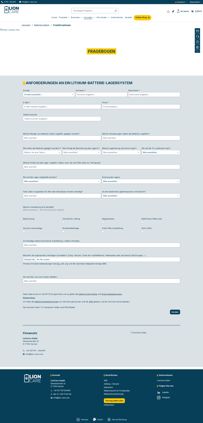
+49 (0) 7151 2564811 (61, 390)
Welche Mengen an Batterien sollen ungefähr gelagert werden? (51, 134)
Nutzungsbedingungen (112, 294)
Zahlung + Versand (111, 384)
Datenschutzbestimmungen (46, 301)
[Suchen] (115, 11)
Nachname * (134, 90)
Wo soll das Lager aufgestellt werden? (40, 177)
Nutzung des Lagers (111, 177)
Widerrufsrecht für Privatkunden (117, 391)
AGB (91, 301)
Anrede (26, 90)
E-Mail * (26, 102)
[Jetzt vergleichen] (168, 10)
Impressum (108, 387)
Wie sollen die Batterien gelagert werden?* (42, 148)
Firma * (105, 102)
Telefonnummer (30, 114)
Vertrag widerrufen (114, 400)
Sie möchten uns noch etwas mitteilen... (40, 277)
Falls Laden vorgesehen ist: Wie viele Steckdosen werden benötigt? (53, 191)
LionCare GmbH (163, 380)
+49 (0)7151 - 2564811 (35, 350)
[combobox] (92, 11)
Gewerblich (195, 2)
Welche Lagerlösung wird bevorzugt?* (119, 148)
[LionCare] (33, 378)
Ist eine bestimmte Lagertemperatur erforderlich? (124, 191)
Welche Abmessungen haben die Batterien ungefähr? (126, 134)
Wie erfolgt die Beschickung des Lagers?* (81, 148)
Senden (175, 312)
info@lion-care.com (34, 354)
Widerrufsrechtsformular (114, 394)
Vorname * (80, 90)
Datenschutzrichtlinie (87, 294)
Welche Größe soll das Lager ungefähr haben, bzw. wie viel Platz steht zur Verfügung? (62, 163)
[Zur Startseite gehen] (11, 9)
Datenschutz (109, 405)
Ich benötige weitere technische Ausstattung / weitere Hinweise (51, 241)
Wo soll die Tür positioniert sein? (156, 148)
